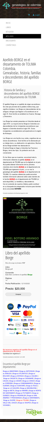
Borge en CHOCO (29, 381)
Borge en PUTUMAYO (23, 393)
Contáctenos (11, 45)
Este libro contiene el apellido (18, 274)
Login (37, 15)
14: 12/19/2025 (17, 281)
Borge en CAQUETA (10, 378)
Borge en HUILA (31, 385)
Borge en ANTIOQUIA (26, 371)
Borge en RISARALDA (18, 395)
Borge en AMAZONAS (10, 371)
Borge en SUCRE (9, 400)
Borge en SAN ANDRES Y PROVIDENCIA (20, 396)
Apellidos (9, 36)
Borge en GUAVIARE (18, 385)
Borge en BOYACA (17, 376)
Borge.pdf (9, 269)
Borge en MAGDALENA (28, 388)
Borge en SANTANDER (31, 398)
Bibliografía (10, 40)
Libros (8, 27)
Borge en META (8, 390)
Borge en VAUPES (24, 403)
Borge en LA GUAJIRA (11, 388)
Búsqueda (9, 31)
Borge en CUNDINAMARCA (23, 383)
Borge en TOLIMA (23, 400)
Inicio (8, 23)
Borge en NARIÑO (21, 390)
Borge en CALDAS (31, 376)
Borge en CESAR (15, 381)
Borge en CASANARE (26, 378)
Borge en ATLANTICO (20, 373)
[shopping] (29, 15)
